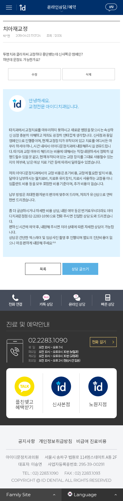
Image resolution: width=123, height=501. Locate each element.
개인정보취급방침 (55, 441)
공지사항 (26, 441)
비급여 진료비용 (91, 441)
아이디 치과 (22, 7)
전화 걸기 (99, 342)
